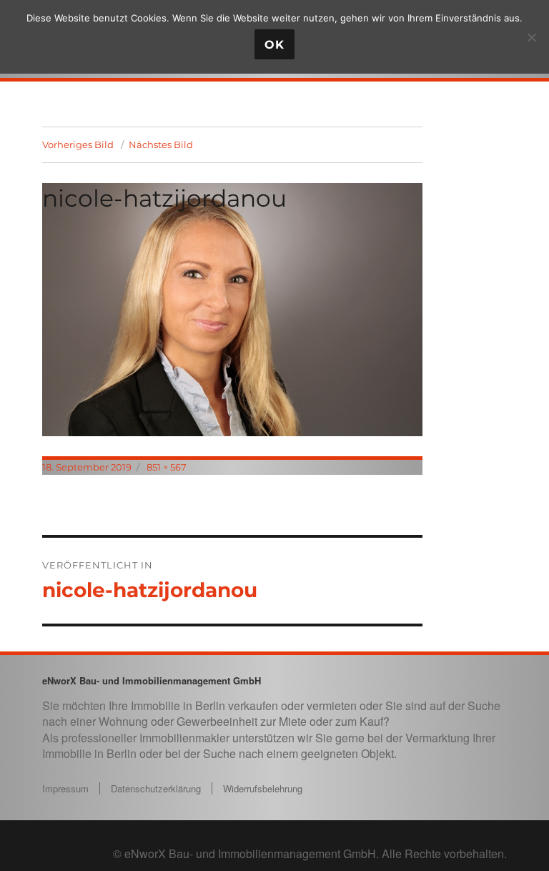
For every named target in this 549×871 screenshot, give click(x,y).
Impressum (65, 788)
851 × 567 (167, 467)
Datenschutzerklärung (156, 788)
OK (274, 44)
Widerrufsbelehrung (262, 788)
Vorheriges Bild (78, 144)
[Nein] (531, 37)
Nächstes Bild (161, 144)
